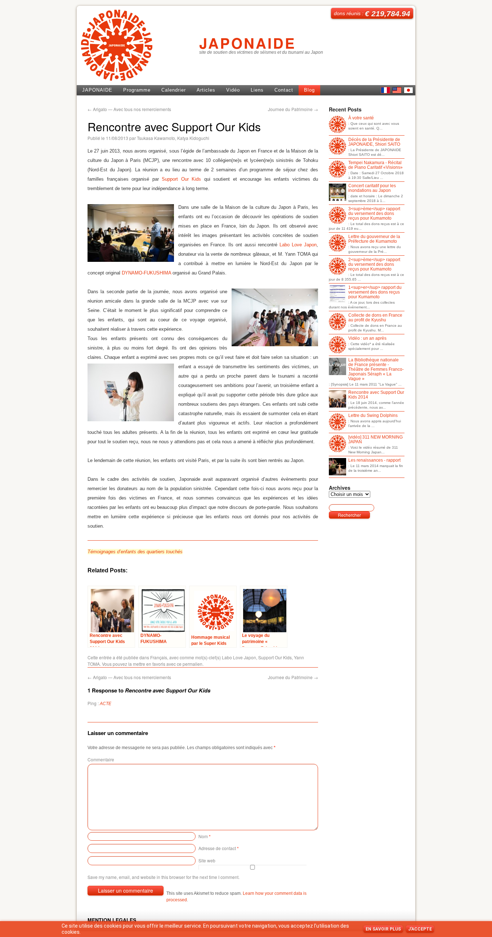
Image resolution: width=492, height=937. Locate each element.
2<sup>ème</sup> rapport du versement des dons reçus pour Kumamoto (374, 265)
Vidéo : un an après (367, 338)
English (397, 90)
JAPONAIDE (247, 42)
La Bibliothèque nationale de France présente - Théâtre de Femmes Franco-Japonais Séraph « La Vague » (376, 369)
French (385, 90)
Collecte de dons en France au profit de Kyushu (375, 317)
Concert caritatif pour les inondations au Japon (372, 188)
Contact (283, 90)
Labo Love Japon (298, 244)
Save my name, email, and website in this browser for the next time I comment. (164, 877)
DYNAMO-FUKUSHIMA (146, 273)
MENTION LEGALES (112, 920)
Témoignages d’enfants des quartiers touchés (135, 551)
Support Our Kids (181, 179)
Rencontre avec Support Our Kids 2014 (376, 395)
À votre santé (361, 118)
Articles (206, 90)
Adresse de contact (218, 848)
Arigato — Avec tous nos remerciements (129, 109)
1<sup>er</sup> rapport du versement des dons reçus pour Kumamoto (375, 292)
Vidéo (233, 90)
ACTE (105, 703)
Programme (137, 90)
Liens (257, 90)
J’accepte (420, 929)
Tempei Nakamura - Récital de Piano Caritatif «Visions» (375, 165)
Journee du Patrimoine (293, 109)
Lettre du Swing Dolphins (373, 415)
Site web (206, 860)
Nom (204, 836)
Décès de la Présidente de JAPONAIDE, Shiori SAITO (374, 142)
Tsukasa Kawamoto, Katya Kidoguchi (173, 138)
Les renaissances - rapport (374, 460)
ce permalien (189, 664)
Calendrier (173, 90)
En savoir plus (383, 929)
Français (158, 657)
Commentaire (101, 759)
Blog (309, 90)
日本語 (408, 90)
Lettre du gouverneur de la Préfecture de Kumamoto (374, 239)
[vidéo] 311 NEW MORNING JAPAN (375, 439)
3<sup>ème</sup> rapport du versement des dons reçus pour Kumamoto (374, 214)
